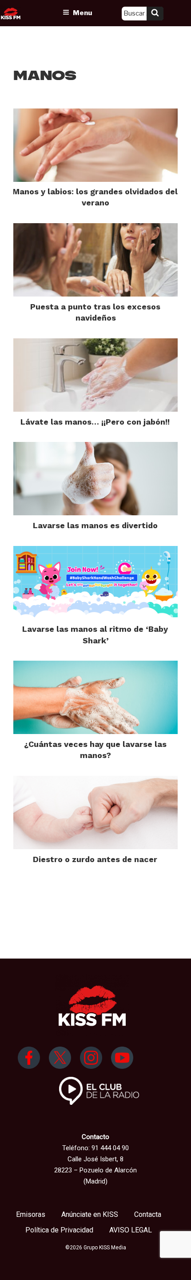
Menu (82, 13)
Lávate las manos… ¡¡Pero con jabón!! (95, 421)
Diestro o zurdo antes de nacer (95, 859)
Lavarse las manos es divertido (95, 525)
